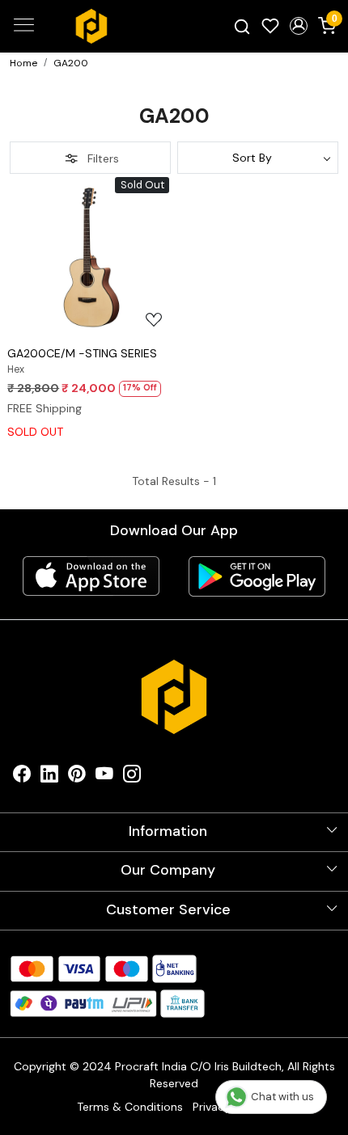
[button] (298, 26)
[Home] (91, 27)
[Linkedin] (49, 778)
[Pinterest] (77, 778)
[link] (242, 26)
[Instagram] (132, 778)
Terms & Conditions (130, 1106)
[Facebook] (22, 778)
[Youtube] (104, 778)
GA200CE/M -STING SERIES (82, 353)
